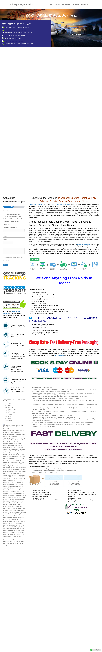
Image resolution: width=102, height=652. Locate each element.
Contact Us (84, 4)
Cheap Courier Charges (44, 198)
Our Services (66, 4)
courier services (59, 355)
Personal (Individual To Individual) (12, 214)
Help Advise (75, 4)
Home (50, 4)
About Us (57, 4)
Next (5, 265)
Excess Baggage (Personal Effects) (13, 216)
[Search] (90, 4)
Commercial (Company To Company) (13, 218)
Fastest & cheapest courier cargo (60, 204)
